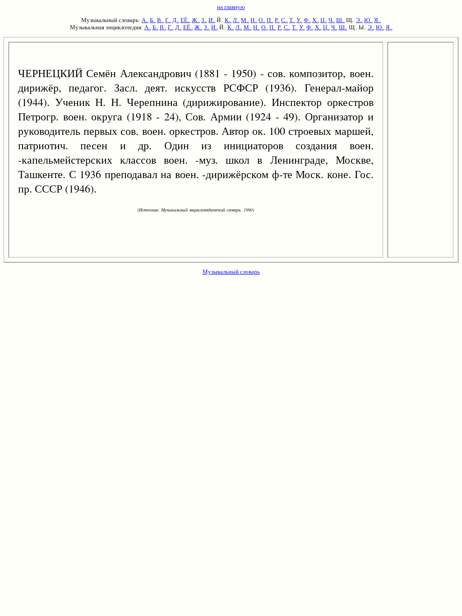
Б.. (153, 20)
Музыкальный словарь (231, 271)
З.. (204, 20)
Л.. (236, 20)
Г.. (168, 20)
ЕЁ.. (185, 20)
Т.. (292, 20)
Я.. (377, 20)
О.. (262, 20)
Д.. (175, 20)
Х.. (315, 20)
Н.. (253, 20)
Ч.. (331, 20)
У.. (299, 20)
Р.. (277, 20)
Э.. (359, 20)
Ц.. (323, 20)
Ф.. (307, 20)
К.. (228, 20)
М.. (245, 20)
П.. (270, 20)
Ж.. (196, 20)
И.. (211, 20)
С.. (284, 20)
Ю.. (368, 20)
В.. (160, 20)
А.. (145, 20)
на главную (231, 7)
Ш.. (340, 20)
